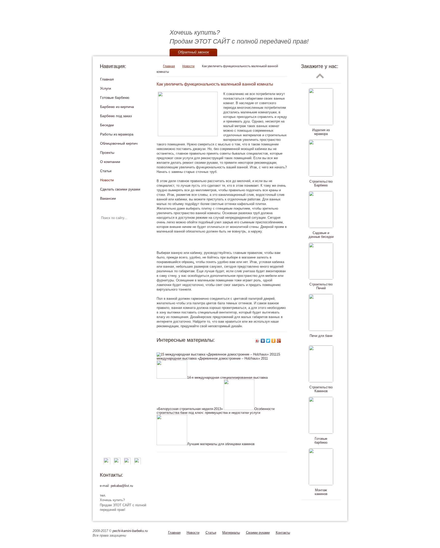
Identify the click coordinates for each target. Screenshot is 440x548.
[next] (320, 507)
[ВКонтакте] (263, 340)
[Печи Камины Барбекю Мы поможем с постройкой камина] (172, 18)
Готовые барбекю (114, 97)
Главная (107, 79)
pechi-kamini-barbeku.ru (130, 531)
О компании (110, 162)
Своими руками (258, 533)
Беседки (107, 125)
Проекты (107, 152)
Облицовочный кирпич (119, 143)
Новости (107, 180)
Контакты (283, 533)
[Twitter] (268, 340)
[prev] (320, 75)
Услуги (105, 88)
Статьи (106, 171)
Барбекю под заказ (116, 116)
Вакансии (108, 198)
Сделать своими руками (120, 189)
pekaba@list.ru (122, 486)
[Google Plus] (279, 340)
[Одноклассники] (273, 340)
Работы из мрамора (116, 134)
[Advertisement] (216, 242)
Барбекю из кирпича (117, 107)
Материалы (231, 533)
